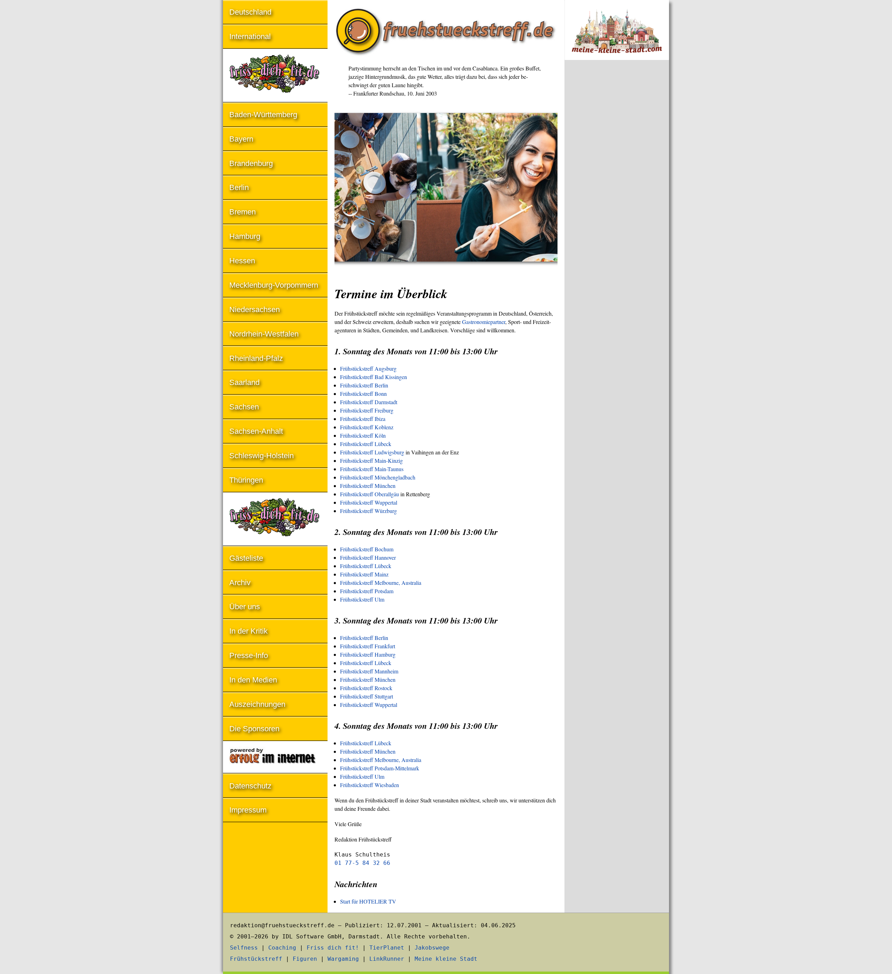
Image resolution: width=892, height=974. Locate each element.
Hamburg (244, 236)
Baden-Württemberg (263, 114)
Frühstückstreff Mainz (364, 574)
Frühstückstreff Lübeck (365, 443)
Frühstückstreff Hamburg (367, 654)
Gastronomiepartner (483, 321)
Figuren (305, 959)
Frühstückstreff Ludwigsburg (372, 452)
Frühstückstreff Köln (363, 435)
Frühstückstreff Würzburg (368, 510)
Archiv (240, 582)
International (250, 36)
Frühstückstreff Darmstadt (368, 402)
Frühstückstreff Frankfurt (367, 646)
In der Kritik (248, 631)
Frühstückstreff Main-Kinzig (371, 460)
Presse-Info (248, 655)
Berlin (239, 187)
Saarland (244, 382)
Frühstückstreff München (367, 485)
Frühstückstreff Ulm (362, 599)
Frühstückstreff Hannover (368, 557)
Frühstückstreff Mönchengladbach (377, 477)
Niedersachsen (254, 309)
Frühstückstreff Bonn (363, 393)
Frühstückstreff (256, 959)
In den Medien (253, 679)
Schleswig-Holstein (261, 455)
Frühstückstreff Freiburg (366, 410)
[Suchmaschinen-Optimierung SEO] (275, 757)
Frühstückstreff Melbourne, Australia (380, 582)
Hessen (242, 260)
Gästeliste (246, 558)
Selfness (244, 947)
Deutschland (250, 12)
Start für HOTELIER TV (368, 901)
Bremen (242, 211)
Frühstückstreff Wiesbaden (369, 784)
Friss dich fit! (333, 947)
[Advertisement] (616, 180)
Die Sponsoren (254, 728)
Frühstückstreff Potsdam (366, 591)
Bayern (241, 139)
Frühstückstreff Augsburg (368, 368)
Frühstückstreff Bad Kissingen (373, 376)
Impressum (248, 810)
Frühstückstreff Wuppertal (368, 502)
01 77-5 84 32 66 (362, 863)
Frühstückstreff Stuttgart (366, 696)
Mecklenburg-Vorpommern (273, 285)
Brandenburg (251, 163)
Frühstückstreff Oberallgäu (369, 494)
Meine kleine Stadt (446, 959)
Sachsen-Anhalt (256, 431)
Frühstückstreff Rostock (366, 688)
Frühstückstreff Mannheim (369, 671)
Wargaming (343, 959)
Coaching (282, 947)
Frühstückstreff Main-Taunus (371, 469)
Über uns (244, 606)
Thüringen (246, 480)
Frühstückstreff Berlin (364, 385)
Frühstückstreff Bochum (366, 549)
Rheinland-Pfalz (256, 358)
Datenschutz (250, 786)
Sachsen (244, 406)
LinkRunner (386, 959)
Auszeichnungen (257, 704)
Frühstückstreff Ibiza (362, 418)
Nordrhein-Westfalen (264, 334)
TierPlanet (386, 947)
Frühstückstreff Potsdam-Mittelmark (379, 768)
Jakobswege (432, 947)
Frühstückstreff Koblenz (366, 427)
